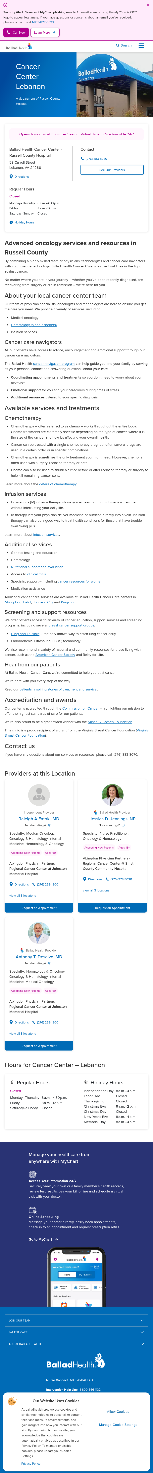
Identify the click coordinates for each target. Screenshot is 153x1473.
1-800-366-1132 (90, 1389)
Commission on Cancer (80, 708)
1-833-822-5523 (43, 22)
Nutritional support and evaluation (37, 566)
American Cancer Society (55, 654)
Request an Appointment (39, 908)
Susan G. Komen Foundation (110, 721)
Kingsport (68, 602)
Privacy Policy (30, 1463)
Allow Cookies (118, 1411)
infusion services (46, 534)
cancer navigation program (54, 363)
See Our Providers (112, 170)
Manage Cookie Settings (118, 1424)
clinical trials (36, 574)
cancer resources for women (80, 581)
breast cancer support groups (71, 625)
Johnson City (43, 602)
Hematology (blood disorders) (34, 324)
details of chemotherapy (57, 484)
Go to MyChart (41, 1239)
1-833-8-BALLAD (81, 1380)
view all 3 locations (22, 895)
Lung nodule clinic (25, 633)
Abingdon (12, 602)
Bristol (26, 602)
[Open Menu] (142, 45)
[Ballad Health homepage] (75, 1363)
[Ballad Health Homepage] (19, 46)
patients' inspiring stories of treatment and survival (58, 689)
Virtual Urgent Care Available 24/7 (107, 134)
